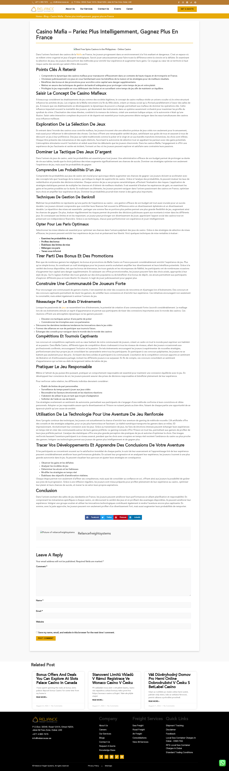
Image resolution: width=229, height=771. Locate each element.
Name (39, 601)
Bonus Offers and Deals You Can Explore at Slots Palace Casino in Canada (57, 679)
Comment (41, 567)
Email (39, 611)
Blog (46, 16)
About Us (70, 9)
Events (117, 9)
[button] (92, 517)
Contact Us (103, 9)
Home (39, 16)
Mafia (79, 55)
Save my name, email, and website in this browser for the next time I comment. (76, 633)
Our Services (86, 9)
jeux (64, 308)
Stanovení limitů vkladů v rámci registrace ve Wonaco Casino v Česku (112, 679)
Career (129, 9)
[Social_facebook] (179, 2)
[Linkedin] (187, 2)
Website (40, 622)
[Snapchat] (195, 2)
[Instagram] (183, 2)
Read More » (41, 697)
